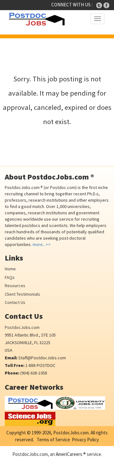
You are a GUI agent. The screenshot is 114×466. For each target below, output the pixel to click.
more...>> (42, 244)
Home (10, 269)
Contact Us (15, 302)
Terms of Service (53, 440)
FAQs (10, 277)
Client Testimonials (22, 294)
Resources (15, 285)
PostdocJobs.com (22, 327)
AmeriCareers (69, 454)
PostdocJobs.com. (71, 433)
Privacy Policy (85, 440)
